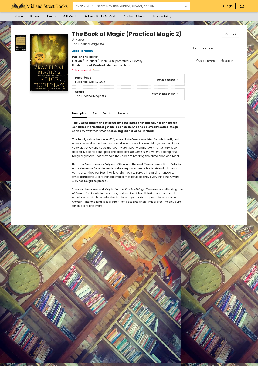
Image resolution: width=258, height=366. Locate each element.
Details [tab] (107, 113)
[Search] (186, 6)
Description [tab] (79, 113)
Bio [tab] (95, 113)
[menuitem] (19, 16)
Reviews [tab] (123, 113)
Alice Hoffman (82, 51)
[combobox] (84, 5)
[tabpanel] (128, 169)
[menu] (129, 16)
